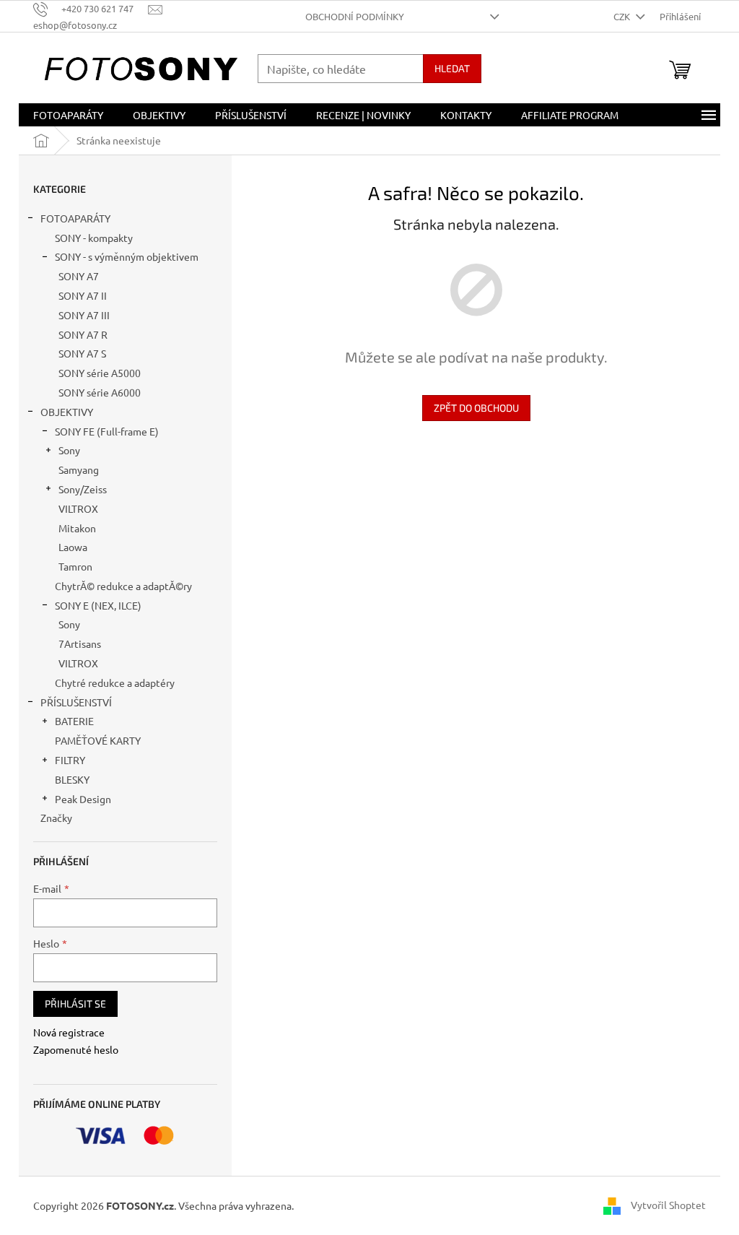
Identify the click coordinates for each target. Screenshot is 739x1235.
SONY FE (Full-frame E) (107, 431)
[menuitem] (68, 114)
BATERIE (74, 720)
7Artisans (79, 643)
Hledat (452, 68)
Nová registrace (69, 1032)
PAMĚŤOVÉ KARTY (98, 740)
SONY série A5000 (99, 372)
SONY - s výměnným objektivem (126, 256)
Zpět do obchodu (476, 408)
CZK (622, 16)
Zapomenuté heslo (75, 1049)
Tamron (75, 566)
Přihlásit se (75, 1003)
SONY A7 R (83, 334)
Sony (69, 449)
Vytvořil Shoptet (668, 1204)
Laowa (72, 546)
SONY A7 (78, 275)
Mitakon (77, 527)
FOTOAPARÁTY (75, 218)
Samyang (78, 469)
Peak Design (83, 798)
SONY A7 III (84, 314)
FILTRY (70, 759)
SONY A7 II (82, 295)
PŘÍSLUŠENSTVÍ (76, 702)
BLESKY (72, 779)
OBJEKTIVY (66, 411)
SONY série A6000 (99, 392)
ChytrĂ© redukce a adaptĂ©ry (123, 585)
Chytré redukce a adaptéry (115, 682)
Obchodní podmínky (354, 16)
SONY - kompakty (94, 237)
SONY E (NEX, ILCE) (98, 605)
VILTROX (78, 508)
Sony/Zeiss (82, 488)
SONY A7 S (82, 353)
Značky (56, 817)
